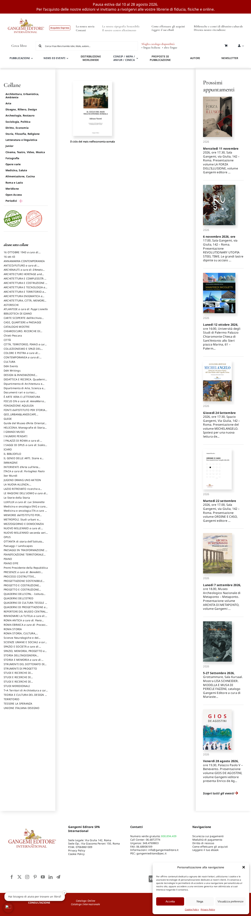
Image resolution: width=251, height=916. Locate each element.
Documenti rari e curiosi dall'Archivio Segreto (19, 394)
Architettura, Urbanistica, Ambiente (22, 95)
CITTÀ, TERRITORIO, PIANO (25, 346)
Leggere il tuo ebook (205, 850)
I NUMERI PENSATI (15, 436)
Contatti (81, 30)
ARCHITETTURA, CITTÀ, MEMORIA (25, 302)
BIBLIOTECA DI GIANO (18, 313)
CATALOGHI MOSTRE (17, 326)
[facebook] (12, 877)
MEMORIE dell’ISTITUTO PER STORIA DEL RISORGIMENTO (22, 516)
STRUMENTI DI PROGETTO (20, 668)
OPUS (7, 537)
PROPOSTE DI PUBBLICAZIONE (160, 58)
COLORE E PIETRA (21, 354)
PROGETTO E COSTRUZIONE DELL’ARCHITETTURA (21, 587)
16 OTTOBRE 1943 (21, 254)
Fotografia (12, 158)
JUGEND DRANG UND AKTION (22, 480)
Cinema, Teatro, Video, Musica (25, 152)
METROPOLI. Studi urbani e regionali (21, 521)
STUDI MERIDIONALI (17, 686)
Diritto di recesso (203, 843)
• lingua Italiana (150, 47)
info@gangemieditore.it (163, 850)
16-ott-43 (9, 256)
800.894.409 (168, 836)
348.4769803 (151, 843)
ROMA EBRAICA (26, 626)
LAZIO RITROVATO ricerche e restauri (22, 490)
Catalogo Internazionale (85, 904)
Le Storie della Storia (17, 497)
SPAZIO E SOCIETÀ (21, 648)
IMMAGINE (11, 462)
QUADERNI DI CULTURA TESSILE (25, 604)
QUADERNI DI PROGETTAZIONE (25, 608)
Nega (200, 901)
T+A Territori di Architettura (25, 692)
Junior (9, 146)
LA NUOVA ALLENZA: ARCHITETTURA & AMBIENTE (22, 486)
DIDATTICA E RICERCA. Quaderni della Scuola (24, 381)
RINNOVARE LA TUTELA (24, 617)
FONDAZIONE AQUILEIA (19, 405)
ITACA (24, 471)
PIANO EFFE (11, 563)
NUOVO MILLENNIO (22, 529)
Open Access (14, 194)
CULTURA (9, 361)
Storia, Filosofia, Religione (23, 134)
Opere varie (13, 164)
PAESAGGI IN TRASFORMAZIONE (25, 551)
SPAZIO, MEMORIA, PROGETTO (24, 652)
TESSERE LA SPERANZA (18, 703)
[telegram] (58, 877)
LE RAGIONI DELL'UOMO (25, 494)
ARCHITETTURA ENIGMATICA (23, 297)
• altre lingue (169, 47)
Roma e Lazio (14, 182)
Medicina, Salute (16, 170)
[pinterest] (35, 877)
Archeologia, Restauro (20, 115)
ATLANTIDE (26, 309)
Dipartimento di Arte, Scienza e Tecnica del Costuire (23, 389)
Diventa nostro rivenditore (210, 30)
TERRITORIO (11, 699)
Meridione (12, 188)
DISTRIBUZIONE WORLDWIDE (91, 58)
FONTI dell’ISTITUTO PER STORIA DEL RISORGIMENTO (24, 411)
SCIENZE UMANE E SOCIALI (25, 643)
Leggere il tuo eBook (163, 30)
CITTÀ (7, 340)
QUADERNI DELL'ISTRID (18, 598)
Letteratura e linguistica (21, 140)
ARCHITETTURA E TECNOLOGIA (24, 289)
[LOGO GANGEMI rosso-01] (26, 15)
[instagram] (27, 877)
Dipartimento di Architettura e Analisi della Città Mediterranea (24, 385)
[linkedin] (51, 877)
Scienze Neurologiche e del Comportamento (21, 639)
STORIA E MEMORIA (22, 661)
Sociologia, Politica (18, 121)
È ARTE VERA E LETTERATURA (22, 396)
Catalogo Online (85, 900)
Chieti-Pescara (13, 335)
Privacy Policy (208, 909)
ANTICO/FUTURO (20, 267)
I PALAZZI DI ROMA (22, 442)
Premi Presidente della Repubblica (26, 567)
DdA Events (11, 366)
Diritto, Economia (17, 127)
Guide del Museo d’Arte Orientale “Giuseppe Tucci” (25, 424)
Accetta (170, 901)
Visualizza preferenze (230, 901)
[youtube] (43, 877)
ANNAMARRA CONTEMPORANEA (24, 261)
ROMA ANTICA (23, 622)
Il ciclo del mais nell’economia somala (92, 141)
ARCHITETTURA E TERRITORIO (24, 293)
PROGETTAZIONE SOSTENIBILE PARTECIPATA (23, 582)
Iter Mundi (10, 475)
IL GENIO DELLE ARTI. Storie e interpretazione (23, 459)
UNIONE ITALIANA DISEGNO (22, 708)
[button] (243, 867)
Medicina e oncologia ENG (24, 508)
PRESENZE (22, 573)
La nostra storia (85, 26)
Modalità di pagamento (207, 839)
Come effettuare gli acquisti (168, 26)
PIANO (8, 559)
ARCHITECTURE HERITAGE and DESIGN (23, 275)
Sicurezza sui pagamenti (208, 836)
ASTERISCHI (11, 305)
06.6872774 (153, 839)
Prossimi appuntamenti (218, 86)
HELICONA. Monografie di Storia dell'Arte (24, 429)
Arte (8, 103)
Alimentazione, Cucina (20, 176)
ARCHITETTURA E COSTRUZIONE (25, 284)
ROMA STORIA (13, 629)
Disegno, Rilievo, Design (21, 109)
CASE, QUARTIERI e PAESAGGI (22, 322)
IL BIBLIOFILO (12, 454)
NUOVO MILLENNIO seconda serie (25, 534)
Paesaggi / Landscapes (18, 546)
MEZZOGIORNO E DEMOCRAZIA (24, 524)
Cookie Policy (192, 909)
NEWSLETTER (229, 58)
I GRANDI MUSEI (14, 432)
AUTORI (195, 58)
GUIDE (8, 418)
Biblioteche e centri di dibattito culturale (218, 26)
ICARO (8, 449)
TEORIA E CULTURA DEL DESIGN (25, 696)
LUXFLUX (24, 502)
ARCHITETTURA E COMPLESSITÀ (25, 280)
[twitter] (19, 877)
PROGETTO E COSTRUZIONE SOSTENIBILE (21, 591)
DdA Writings (12, 370)
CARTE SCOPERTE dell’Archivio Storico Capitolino (23, 319)
